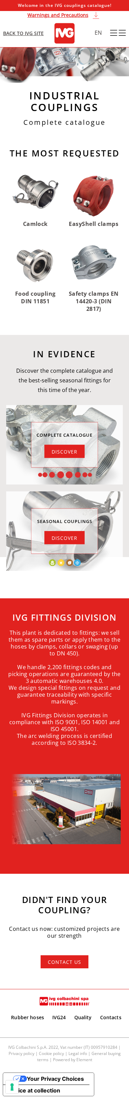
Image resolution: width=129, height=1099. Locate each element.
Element (84, 1060)
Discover (64, 451)
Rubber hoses (27, 1017)
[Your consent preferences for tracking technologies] (12, 1086)
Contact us (64, 962)
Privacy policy (21, 1053)
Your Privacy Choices (55, 1078)
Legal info (77, 1053)
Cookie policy (51, 1053)
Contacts (110, 1017)
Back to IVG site (23, 33)
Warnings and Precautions (58, 15)
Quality (83, 1017)
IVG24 (59, 1017)
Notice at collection (34, 1090)
